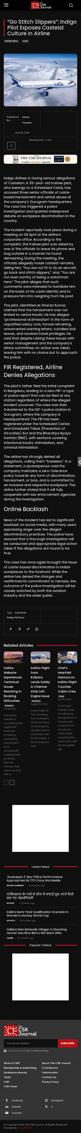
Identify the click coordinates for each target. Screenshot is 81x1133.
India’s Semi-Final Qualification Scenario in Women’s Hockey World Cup (37, 914)
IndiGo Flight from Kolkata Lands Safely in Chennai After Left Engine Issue (40, 682)
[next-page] (12, 782)
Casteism (20, 612)
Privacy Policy (41, 1050)
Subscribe (67, 1043)
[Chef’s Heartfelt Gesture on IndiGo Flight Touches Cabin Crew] (67, 657)
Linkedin (16, 1106)
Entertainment (15, 885)
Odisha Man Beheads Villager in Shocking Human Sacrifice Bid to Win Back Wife (37, 931)
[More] (11, 145)
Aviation (9, 705)
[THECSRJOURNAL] (41, 5)
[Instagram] (46, 1101)
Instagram (57, 1100)
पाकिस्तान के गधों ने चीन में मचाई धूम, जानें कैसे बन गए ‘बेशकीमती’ (40, 896)
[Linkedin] (7, 1107)
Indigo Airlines (15, 617)
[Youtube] (7, 1113)
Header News (11, 41)
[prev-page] (6, 782)
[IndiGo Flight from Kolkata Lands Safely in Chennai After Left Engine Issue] (40, 657)
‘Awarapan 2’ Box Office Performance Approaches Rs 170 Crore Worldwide (35, 879)
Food (61, 696)
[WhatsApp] (36, 629)
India (25, 41)
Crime (10, 938)
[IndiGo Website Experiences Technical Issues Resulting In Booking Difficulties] (13, 657)
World (10, 903)
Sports (11, 920)
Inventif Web (25, 1127)
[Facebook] (10, 629)
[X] (19, 629)
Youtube (17, 1112)
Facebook (17, 1100)
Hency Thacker (27, 120)
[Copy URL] (28, 629)
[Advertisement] (40, 828)
